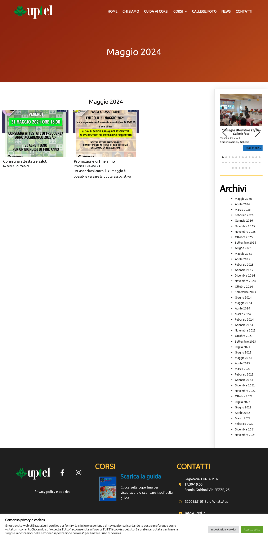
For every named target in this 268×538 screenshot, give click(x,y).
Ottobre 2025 (244, 237)
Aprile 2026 (242, 204)
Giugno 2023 (243, 352)
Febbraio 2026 (244, 215)
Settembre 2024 (245, 292)
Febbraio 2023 (244, 374)
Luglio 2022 (242, 402)
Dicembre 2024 (245, 275)
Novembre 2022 (245, 390)
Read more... (253, 147)
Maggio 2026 (243, 198)
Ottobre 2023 (244, 336)
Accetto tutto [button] (252, 529)
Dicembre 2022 (245, 385)
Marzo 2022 (243, 418)
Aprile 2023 (242, 363)
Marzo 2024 (243, 314)
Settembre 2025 (245, 242)
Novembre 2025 (245, 231)
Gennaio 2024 (244, 325)
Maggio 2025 (243, 253)
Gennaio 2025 (244, 270)
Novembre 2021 (245, 435)
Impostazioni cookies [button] (224, 529)
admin (10, 166)
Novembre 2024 (245, 281)
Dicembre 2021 (245, 429)
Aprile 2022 (242, 413)
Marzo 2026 (243, 209)
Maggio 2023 (243, 358)
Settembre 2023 (245, 341)
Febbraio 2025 (244, 264)
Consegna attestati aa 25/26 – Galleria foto (241, 132)
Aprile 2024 (242, 308)
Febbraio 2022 (244, 423)
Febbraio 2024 (244, 319)
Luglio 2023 (242, 347)
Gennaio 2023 (244, 380)
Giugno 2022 (243, 407)
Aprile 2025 (242, 259)
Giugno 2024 (243, 297)
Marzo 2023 (243, 368)
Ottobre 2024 (244, 286)
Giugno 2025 (243, 248)
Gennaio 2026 (244, 220)
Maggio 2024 (243, 303)
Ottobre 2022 (244, 396)
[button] (257, 132)
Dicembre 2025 (245, 226)
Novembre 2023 (245, 330)
